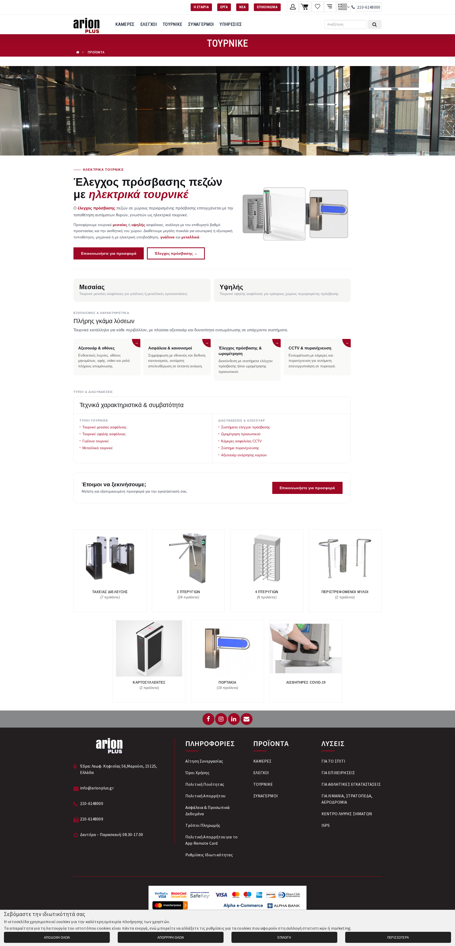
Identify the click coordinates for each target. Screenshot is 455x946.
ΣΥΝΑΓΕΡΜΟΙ (201, 24)
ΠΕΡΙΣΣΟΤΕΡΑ (398, 937)
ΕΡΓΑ (224, 7)
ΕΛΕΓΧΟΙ (148, 24)
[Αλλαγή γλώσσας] (344, 7)
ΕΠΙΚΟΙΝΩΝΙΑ (267, 7)
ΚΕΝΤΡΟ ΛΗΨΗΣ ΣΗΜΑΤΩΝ (347, 813)
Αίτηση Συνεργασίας (204, 761)
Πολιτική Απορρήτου (205, 795)
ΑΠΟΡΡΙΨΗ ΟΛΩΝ (170, 937)
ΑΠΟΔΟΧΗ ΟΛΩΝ (57, 937)
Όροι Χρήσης (197, 772)
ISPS (326, 825)
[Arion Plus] (86, 24)
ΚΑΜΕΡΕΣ (124, 24)
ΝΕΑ (242, 7)
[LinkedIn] (234, 719)
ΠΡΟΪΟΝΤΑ (96, 52)
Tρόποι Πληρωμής (202, 825)
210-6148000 (368, 7)
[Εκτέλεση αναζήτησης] (375, 24)
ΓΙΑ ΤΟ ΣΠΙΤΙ (333, 761)
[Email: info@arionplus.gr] (247, 719)
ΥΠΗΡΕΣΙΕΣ (231, 24)
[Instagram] (221, 719)
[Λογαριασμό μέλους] (293, 7)
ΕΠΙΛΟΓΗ (284, 937)
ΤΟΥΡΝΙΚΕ (172, 24)
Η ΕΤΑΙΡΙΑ (201, 7)
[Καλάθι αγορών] (305, 7)
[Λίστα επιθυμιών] (318, 7)
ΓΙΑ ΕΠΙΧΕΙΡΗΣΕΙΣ (338, 772)
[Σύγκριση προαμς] (330, 7)
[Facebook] (208, 719)
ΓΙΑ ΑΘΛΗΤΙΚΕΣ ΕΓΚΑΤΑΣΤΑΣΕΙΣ (351, 784)
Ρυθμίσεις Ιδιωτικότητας (209, 854)
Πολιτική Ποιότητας (204, 784)
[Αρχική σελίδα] (77, 52)
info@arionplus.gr (97, 787)
